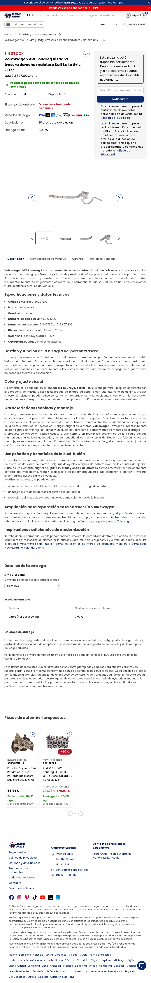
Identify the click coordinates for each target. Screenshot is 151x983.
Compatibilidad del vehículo (48, 259)
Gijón (131, 960)
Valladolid (83, 960)
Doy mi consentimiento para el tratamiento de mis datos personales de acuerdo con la (121, 112)
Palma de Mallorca (100, 954)
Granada (55, 965)
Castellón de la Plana (62, 976)
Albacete (43, 976)
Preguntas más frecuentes (18, 870)
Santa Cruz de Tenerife (45, 971)
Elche (45, 965)
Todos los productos (22, 877)
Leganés (130, 971)
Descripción (15, 259)
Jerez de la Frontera (20, 971)
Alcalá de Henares (95, 971)
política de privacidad (23, 857)
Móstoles (131, 965)
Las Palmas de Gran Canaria (25, 960)
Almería (78, 971)
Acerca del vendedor (102, 259)
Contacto (15, 883)
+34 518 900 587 (66, 875)
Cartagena (105, 965)
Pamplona (66, 971)
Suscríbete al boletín (22, 888)
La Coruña (34, 965)
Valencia (38, 954)
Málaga (73, 954)
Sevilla (49, 954)
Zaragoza (60, 954)
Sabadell (119, 965)
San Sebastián (17, 976)
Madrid (13, 954)
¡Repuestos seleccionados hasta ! (74, 8)
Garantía (78, 259)
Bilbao (59, 960)
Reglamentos (17, 852)
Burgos (32, 976)
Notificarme (120, 99)
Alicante (48, 960)
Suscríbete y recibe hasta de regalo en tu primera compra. (74, 2)
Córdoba (70, 960)
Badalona (81, 965)
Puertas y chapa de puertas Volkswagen (106, 521)
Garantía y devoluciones (24, 863)
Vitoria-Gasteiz (17, 965)
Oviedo (93, 965)
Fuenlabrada (115, 971)
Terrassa (68, 965)
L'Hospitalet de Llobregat (112, 960)
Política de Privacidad (115, 118)
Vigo (93, 960)
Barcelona (25, 954)
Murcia (83, 954)
